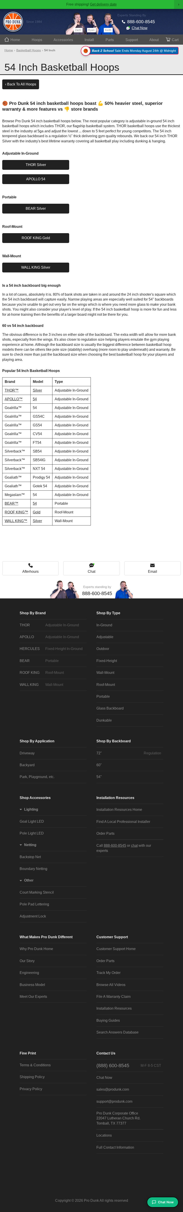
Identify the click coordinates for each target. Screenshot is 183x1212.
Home (15, 40)
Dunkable (104, 720)
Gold (36, 512)
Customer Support (112, 937)
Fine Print (28, 1053)
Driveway (27, 753)
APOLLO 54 (35, 179)
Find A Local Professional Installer (123, 822)
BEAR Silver (36, 208)
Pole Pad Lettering (34, 904)
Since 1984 (34, 21)
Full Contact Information (115, 1147)
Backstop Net (30, 857)
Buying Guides (108, 1020)
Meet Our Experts (33, 996)
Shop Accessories (35, 798)
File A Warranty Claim (113, 996)
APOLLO (49, 637)
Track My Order (108, 973)
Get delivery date (103, 4)
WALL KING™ (16, 521)
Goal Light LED (32, 821)
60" (99, 765)
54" (99, 777)
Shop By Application (37, 741)
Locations (104, 1135)
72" (128, 753)
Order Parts (105, 833)
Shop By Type (108, 613)
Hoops (37, 40)
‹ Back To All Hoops (20, 84)
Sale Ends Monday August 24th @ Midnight (134, 50)
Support (131, 40)
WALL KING (41, 685)
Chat (91, 571)
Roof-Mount (105, 685)
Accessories (63, 40)
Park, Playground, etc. (37, 777)
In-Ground (104, 625)
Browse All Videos (110, 985)
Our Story (27, 961)
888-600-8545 (141, 21)
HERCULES (51, 649)
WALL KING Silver (35, 267)
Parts (110, 40)
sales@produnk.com (112, 1089)
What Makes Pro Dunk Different (46, 937)
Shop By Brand (33, 613)
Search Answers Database (117, 1032)
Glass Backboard (110, 708)
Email (152, 571)
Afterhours (30, 571)
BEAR (39, 661)
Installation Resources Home (119, 809)
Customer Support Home (116, 949)
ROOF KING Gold (36, 238)
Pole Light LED (32, 833)
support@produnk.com (114, 1101)
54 (35, 399)
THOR (49, 625)
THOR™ (12, 390)
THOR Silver (36, 165)
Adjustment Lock (33, 916)
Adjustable (104, 637)
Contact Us (105, 1053)
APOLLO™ (14, 399)
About (154, 40)
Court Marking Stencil (37, 892)
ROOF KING (42, 672)
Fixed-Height (106, 661)
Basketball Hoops (28, 50)
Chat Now (140, 28)
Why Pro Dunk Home (36, 949)
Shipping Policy (32, 1077)
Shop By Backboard (113, 741)
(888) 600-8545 (128, 1065)
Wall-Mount (105, 672)
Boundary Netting (33, 869)
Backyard (27, 765)
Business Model (32, 985)
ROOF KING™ (16, 512)
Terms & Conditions (35, 1065)
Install (89, 40)
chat (134, 845)
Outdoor (102, 649)
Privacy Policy (31, 1089)
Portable (103, 696)
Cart (175, 40)
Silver (37, 390)
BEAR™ (11, 503)
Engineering (29, 973)
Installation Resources (115, 798)
